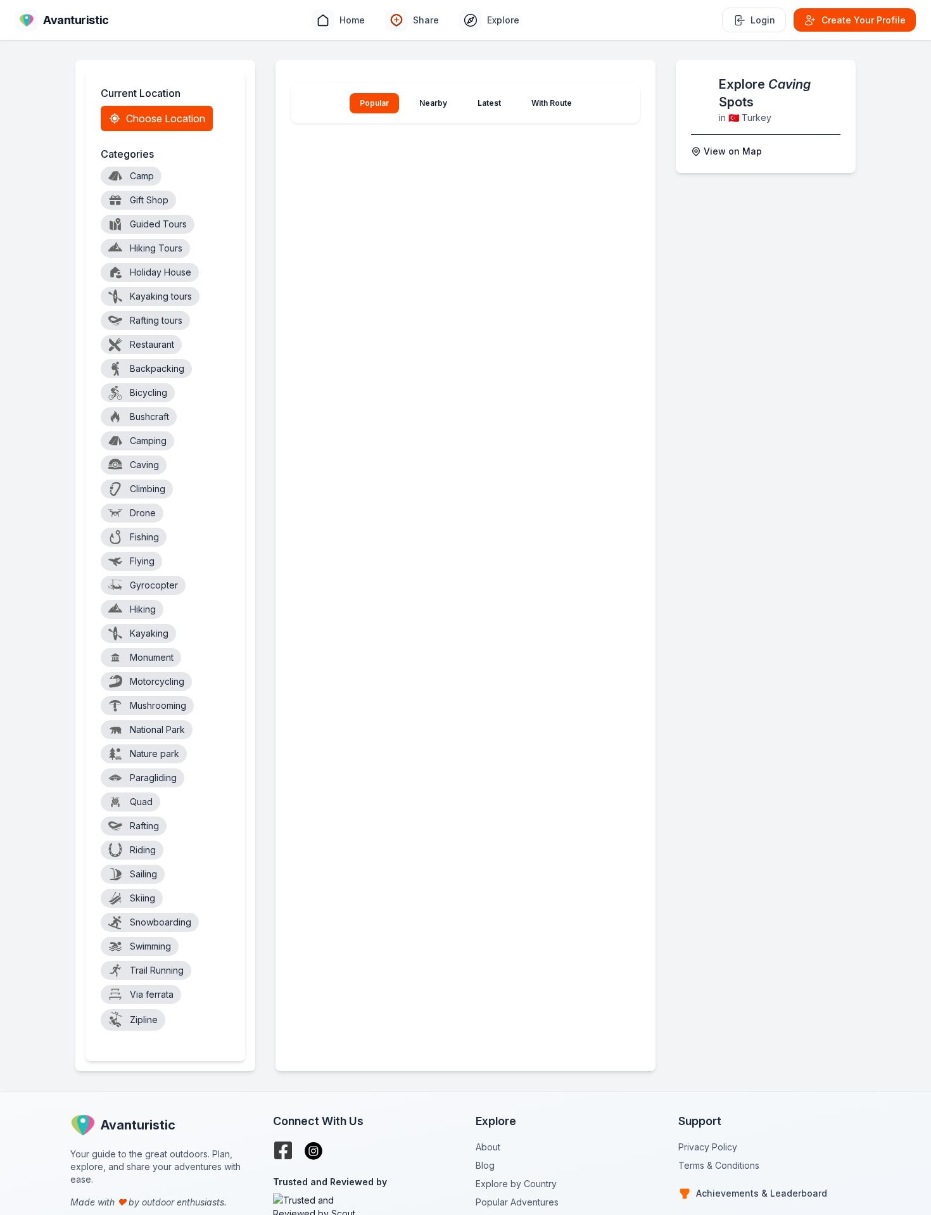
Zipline (144, 1019)
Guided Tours (158, 224)
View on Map (733, 151)
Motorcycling (157, 681)
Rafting (144, 825)
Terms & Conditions (718, 1165)
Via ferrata (152, 994)
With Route (551, 103)
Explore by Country (516, 1183)
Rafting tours (156, 320)
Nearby (433, 103)
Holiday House (160, 272)
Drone (143, 512)
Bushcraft (149, 416)
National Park (157, 729)
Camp (142, 175)
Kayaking (149, 633)
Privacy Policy (707, 1147)
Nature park (154, 753)
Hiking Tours (156, 248)
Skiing (142, 898)
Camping (148, 440)
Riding (143, 849)
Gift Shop (149, 199)
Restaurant (152, 344)
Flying (142, 561)
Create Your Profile (863, 20)
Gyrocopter (154, 585)
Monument (152, 657)
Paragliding (153, 777)
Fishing (144, 536)
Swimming (150, 946)
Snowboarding (160, 922)
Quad (141, 801)
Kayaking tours (161, 296)
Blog (485, 1165)
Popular (374, 103)
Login (762, 20)
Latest (489, 103)
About (488, 1147)
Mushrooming (158, 705)
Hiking (143, 609)
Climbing (147, 488)
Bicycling (148, 392)
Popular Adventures (517, 1202)
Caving (144, 464)
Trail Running (157, 970)
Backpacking (157, 368)
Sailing (143, 873)
